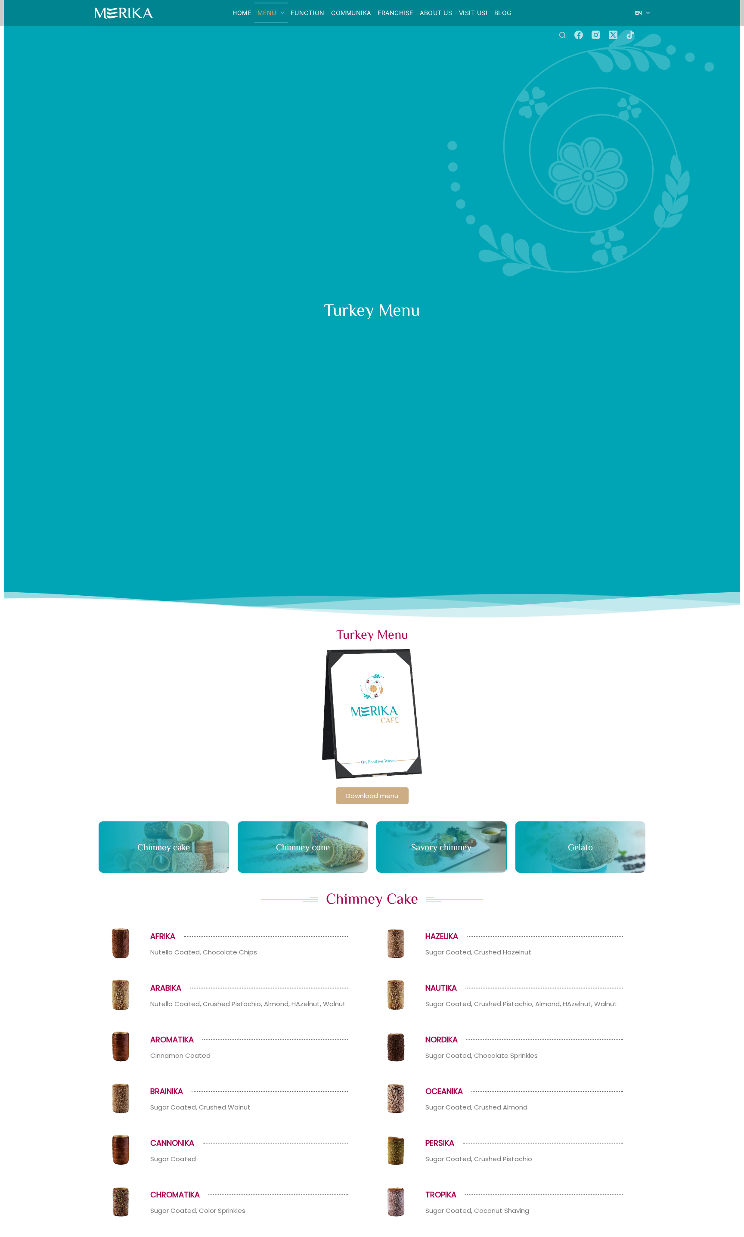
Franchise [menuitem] (395, 12)
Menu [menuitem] (266, 12)
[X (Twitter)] (613, 35)
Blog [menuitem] (503, 12)
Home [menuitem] (241, 12)
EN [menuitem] (638, 12)
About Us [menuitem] (436, 12)
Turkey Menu (372, 634)
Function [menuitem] (307, 12)
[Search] (562, 35)
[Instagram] (596, 35)
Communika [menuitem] (351, 12)
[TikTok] (630, 35)
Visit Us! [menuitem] (473, 12)
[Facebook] (578, 35)
